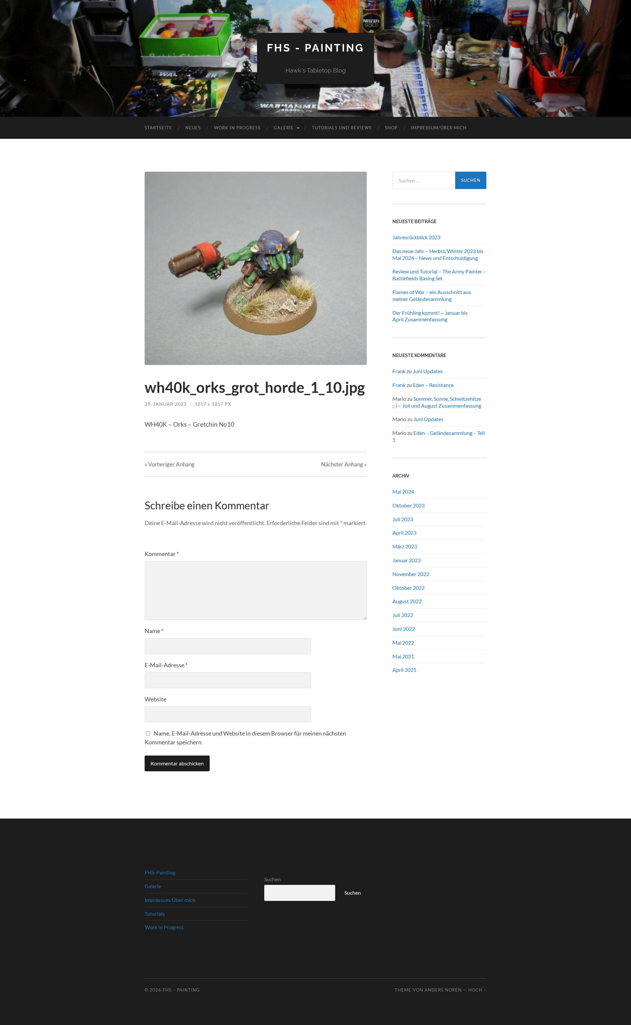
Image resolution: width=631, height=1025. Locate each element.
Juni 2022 (403, 629)
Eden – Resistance (433, 385)
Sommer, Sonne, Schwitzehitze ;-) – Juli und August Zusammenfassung (436, 402)
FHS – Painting (181, 990)
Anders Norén (443, 990)
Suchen (272, 879)
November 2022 (410, 574)
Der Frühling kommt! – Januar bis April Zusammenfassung (430, 316)
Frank (399, 371)
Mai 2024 (403, 491)
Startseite (158, 127)
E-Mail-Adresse (166, 665)
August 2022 (407, 601)
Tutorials (155, 913)
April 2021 (404, 670)
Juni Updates (428, 371)
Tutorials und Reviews (342, 127)
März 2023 (404, 546)
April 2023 (404, 532)
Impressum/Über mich (439, 127)
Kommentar (162, 553)
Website (155, 699)
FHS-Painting (160, 872)
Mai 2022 (403, 642)
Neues (193, 127)
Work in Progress (237, 127)
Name (154, 630)
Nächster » (344, 464)
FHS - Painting (315, 48)
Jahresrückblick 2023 (416, 237)
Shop (391, 127)
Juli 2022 (402, 615)
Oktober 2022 (408, 588)
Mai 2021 (403, 656)
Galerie (284, 127)
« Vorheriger (170, 464)
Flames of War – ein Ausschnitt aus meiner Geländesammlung (431, 295)
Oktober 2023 (408, 505)
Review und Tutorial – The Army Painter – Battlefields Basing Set (439, 274)
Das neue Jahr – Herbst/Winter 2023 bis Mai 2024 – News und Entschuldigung (437, 254)
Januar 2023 (406, 560)
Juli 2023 (402, 519)
